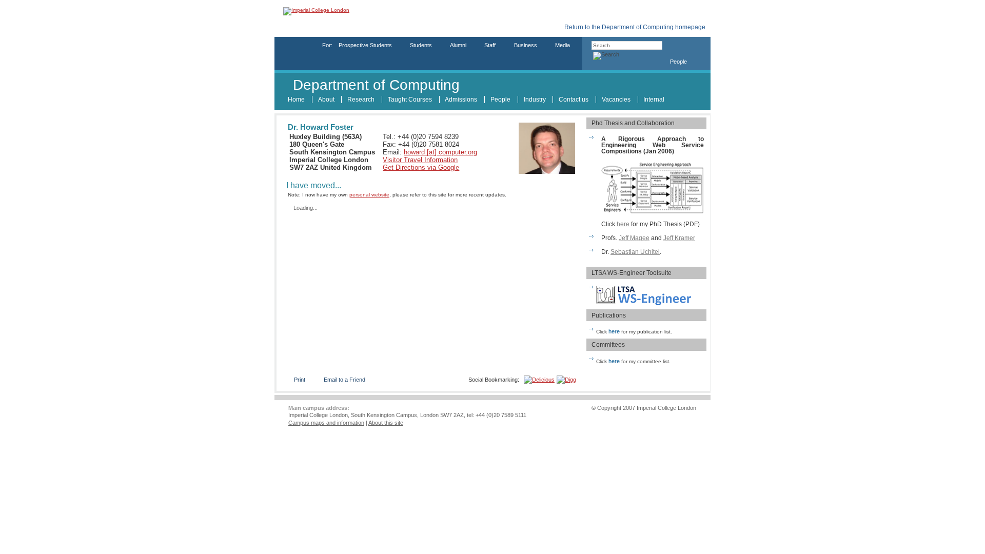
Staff (490, 45)
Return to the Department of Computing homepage (634, 27)
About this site (385, 423)
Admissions (461, 99)
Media (562, 45)
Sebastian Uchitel (635, 251)
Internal (653, 99)
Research (361, 99)
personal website (369, 194)
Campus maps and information (326, 423)
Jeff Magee (634, 238)
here (623, 224)
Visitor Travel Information (420, 160)
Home (296, 99)
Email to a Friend (344, 380)
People (678, 61)
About (326, 99)
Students (421, 45)
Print (299, 380)
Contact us (573, 99)
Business (525, 45)
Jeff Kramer (679, 238)
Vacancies (616, 99)
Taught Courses (410, 99)
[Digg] (566, 380)
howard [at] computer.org (440, 152)
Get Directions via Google (421, 167)
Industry (535, 99)
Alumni (458, 45)
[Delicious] (539, 380)
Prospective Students (365, 45)
